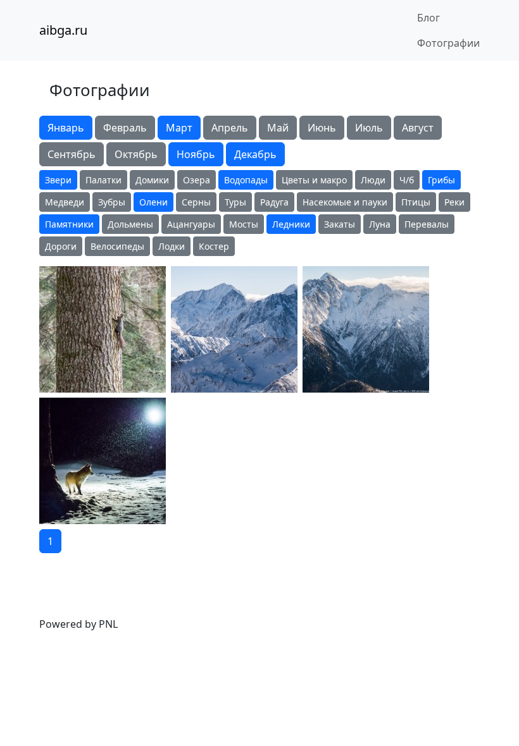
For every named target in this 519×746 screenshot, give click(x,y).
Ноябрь (196, 154)
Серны (196, 202)
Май (278, 128)
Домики (152, 180)
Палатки (103, 180)
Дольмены (130, 224)
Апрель (229, 128)
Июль (369, 128)
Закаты (339, 224)
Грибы (441, 180)
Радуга (274, 202)
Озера (196, 180)
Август (418, 128)
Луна (380, 224)
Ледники (291, 224)
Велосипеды (117, 246)
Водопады (246, 180)
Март (179, 128)
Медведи (64, 202)
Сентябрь (71, 154)
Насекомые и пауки (345, 202)
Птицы (415, 202)
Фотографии (448, 43)
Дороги (61, 246)
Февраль (125, 128)
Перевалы (426, 224)
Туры (235, 202)
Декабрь (255, 154)
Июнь (322, 128)
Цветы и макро (314, 180)
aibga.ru (63, 30)
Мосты (243, 224)
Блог (428, 18)
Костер (214, 246)
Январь (65, 128)
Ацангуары (191, 224)
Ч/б (406, 180)
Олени (153, 202)
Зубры (111, 202)
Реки (454, 202)
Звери (58, 180)
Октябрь (136, 154)
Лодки (171, 246)
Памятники (69, 224)
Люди (373, 180)
